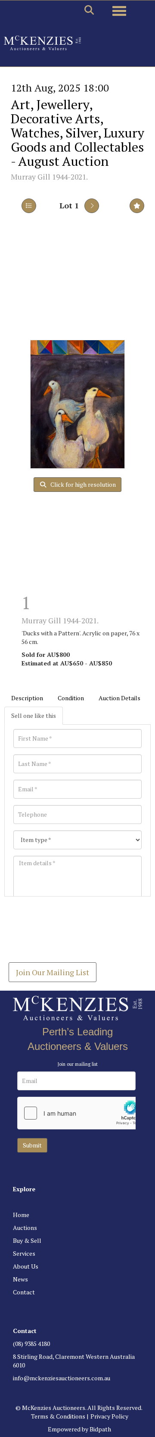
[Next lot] (91, 205)
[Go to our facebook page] (21, 1392)
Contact (24, 1292)
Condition (71, 698)
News (20, 1279)
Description (27, 698)
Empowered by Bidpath (79, 1429)
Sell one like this (33, 715)
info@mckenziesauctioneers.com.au (61, 1378)
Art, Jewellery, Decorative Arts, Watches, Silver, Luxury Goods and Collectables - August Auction (77, 133)
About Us (25, 1266)
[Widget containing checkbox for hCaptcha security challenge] (82, 1113)
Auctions (25, 1227)
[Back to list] (29, 205)
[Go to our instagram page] (39, 1392)
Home (21, 1215)
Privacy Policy (109, 1416)
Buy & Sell (27, 1240)
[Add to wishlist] (137, 205)
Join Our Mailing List (52, 972)
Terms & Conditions (58, 1416)
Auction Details (119, 698)
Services (24, 1253)
